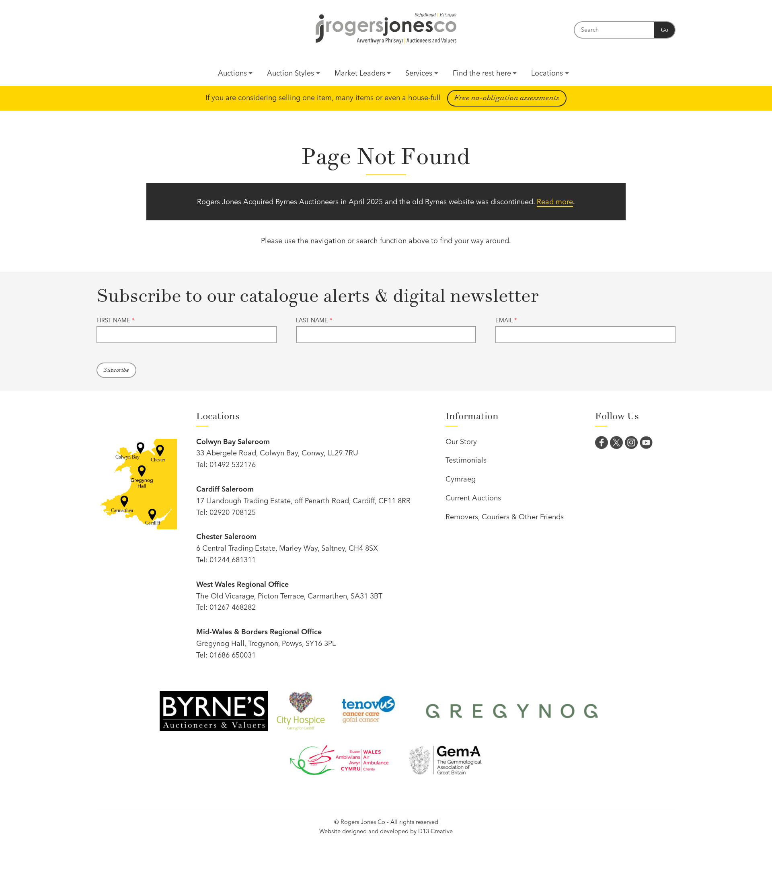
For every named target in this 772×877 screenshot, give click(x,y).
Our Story (461, 441)
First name (115, 320)
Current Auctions (473, 497)
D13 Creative (435, 831)
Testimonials (466, 460)
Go (664, 30)
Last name (314, 320)
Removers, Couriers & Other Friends (505, 516)
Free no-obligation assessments (506, 97)
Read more (555, 201)
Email (506, 320)
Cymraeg (461, 479)
